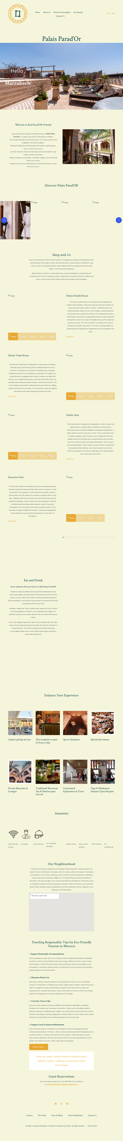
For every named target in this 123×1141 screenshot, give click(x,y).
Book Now (70, 336)
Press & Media (57, 1115)
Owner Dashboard (75, 1115)
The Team (42, 1115)
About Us (46, 12)
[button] (15, 220)
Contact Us (60, 16)
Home (37, 12)
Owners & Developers (62, 12)
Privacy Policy (92, 1126)
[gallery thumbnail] (13, 336)
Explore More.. (39, 1047)
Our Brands (78, 12)
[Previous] (4, 220)
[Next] (119, 220)
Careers (29, 1115)
